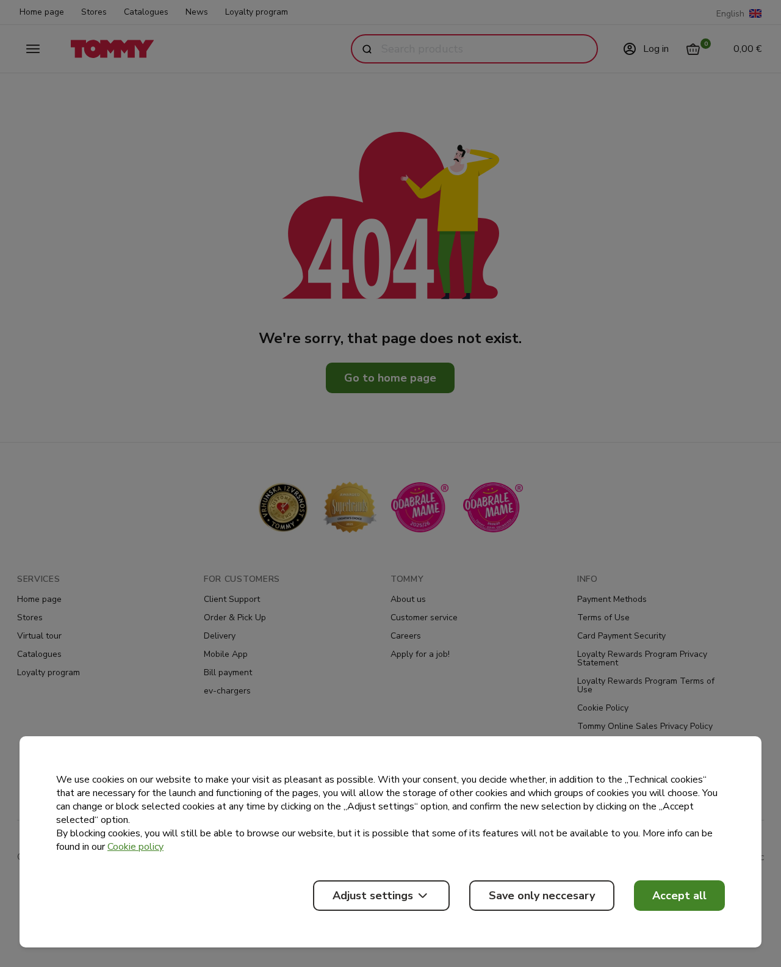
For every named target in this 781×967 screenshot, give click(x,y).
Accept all (679, 895)
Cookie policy (135, 846)
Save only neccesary (542, 895)
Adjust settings (373, 895)
